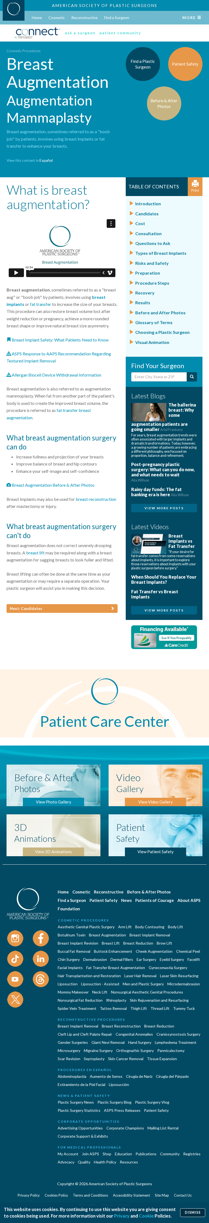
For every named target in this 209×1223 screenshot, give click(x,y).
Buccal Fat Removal (74, 951)
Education (123, 1153)
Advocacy (66, 1162)
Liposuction (68, 984)
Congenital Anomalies (134, 1034)
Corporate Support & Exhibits (83, 1136)
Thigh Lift (138, 1008)
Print (195, 190)
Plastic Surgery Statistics (79, 1110)
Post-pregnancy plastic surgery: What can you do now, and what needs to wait (163, 472)
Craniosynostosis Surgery (178, 1034)
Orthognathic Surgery (135, 1050)
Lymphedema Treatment (175, 1042)
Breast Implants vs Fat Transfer (181, 541)
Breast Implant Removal (150, 935)
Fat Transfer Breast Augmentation (115, 967)
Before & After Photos (149, 891)
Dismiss (193, 1212)
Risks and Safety (152, 263)
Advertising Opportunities (80, 1128)
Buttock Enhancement (113, 951)
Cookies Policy (56, 1195)
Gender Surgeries (73, 1042)
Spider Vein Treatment (77, 1008)
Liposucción (119, 1084)
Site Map (162, 1195)
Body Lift (175, 926)
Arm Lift (125, 926)
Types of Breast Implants (160, 253)
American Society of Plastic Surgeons (104, 5)
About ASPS (188, 900)
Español (46, 160)
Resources (129, 1162)
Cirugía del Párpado (172, 1076)
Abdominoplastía (72, 1076)
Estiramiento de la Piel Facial (81, 1084)
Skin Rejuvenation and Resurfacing (159, 1000)
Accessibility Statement (131, 1195)
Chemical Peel (188, 951)
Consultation (148, 233)
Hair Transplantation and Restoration (89, 975)
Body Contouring (149, 926)
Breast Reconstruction (121, 1026)
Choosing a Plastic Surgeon (162, 332)
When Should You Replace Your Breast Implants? (163, 579)
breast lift (35, 552)
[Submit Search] (192, 376)
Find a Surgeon (116, 17)
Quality (84, 1162)
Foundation (69, 908)
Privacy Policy (29, 1195)
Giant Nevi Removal (108, 1042)
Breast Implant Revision (78, 943)
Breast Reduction (138, 943)
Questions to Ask (152, 243)
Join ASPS (90, 1153)
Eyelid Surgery (172, 959)
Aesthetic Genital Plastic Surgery (86, 926)
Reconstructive (84, 17)
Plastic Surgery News (76, 1102)
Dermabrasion (95, 959)
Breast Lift (111, 943)
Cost (140, 223)
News (126, 900)
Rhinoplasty (116, 1000)
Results (142, 302)
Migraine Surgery (98, 1050)
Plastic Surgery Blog (114, 1102)
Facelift (194, 959)
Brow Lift (164, 943)
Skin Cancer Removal (125, 1058)
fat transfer (40, 304)
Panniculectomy (171, 1050)
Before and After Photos (160, 312)
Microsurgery (69, 1050)
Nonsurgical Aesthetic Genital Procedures (147, 992)
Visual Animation (152, 342)
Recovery (145, 292)
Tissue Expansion (162, 1058)
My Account (68, 1153)
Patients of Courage (154, 900)
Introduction (148, 203)
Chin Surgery (69, 959)
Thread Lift (160, 1008)
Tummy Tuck (184, 1008)
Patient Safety (104, 900)
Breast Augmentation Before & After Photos (52, 485)
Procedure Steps (152, 282)
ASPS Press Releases (122, 1110)
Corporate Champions (125, 1128)
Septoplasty (94, 1058)
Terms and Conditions (90, 1195)
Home (37, 17)
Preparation (147, 272)
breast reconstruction (96, 499)
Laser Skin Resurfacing (179, 975)
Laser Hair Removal (140, 975)
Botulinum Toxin (71, 935)
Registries (192, 1153)
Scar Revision (69, 1058)
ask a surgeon (80, 32)
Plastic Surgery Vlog (152, 1102)
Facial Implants (70, 967)
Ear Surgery (146, 959)
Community (170, 1153)
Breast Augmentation (107, 935)
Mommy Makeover (73, 992)
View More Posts (164, 508)
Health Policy (105, 1162)
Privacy (122, 1216)
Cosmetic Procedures (24, 51)
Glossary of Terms (154, 322)
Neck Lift (99, 992)
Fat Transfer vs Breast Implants (154, 594)
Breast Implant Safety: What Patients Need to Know (60, 339)
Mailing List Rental (163, 1128)
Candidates (147, 213)
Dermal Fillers (121, 959)
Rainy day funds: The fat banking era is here (160, 492)
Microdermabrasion (183, 984)
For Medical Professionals (89, 1147)
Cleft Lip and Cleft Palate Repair (85, 1034)
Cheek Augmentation (154, 951)
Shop (107, 1153)
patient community (120, 32)
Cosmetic (56, 17)
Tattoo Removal (113, 1008)
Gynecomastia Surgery (168, 967)
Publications (146, 1153)
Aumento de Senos (106, 1076)
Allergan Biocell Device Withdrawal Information (56, 374)
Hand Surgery (139, 1042)
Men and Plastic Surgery (143, 984)
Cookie (146, 1216)
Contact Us (183, 1195)
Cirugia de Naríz (139, 1076)
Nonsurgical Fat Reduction (80, 1000)
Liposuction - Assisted (100, 984)
